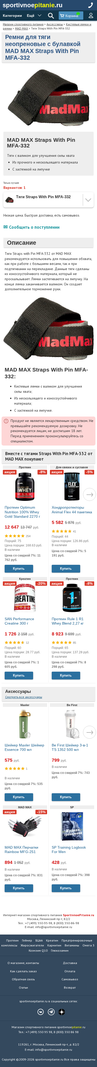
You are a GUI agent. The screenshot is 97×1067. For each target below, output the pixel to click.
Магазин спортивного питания (23, 24)
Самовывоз (70, 979)
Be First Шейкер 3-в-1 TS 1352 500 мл (70, 747)
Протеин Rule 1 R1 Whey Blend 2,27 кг (68, 621)
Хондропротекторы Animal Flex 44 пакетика (72, 509)
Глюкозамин (60, 950)
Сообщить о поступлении (34, 227)
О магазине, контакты (23, 963)
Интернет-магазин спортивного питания (48, 915)
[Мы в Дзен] (59, 1012)
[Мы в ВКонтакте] (38, 1012)
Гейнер (27, 940)
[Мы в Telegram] (48, 1012)
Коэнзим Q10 (38, 950)
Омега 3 (88, 945)
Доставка (70, 963)
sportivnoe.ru (33, 5)
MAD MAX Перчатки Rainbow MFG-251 (21, 849)
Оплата (69, 971)
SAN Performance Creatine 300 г (19, 621)
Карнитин (54, 945)
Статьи (23, 987)
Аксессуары (55, 24)
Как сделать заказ (23, 971)
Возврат (70, 987)
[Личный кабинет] (91, 15)
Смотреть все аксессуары (23, 697)
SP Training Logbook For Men (69, 849)
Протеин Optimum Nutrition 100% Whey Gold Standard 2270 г (22, 511)
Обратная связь (23, 979)
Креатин (52, 940)
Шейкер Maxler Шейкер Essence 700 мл (24, 747)
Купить (19, 568)
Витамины (72, 945)
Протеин (12, 940)
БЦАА (39, 940)
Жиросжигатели (32, 945)
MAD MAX (21, 28)
